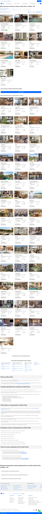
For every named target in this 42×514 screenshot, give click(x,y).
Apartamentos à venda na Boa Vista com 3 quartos (5, 368)
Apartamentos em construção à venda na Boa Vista (17, 366)
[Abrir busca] (40, 3)
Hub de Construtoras (21, 497)
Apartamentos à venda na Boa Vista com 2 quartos (5, 366)
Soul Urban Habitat (23, 452)
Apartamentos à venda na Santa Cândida (29, 371)
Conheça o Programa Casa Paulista (31, 487)
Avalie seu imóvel (30, 498)
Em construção (36, 408)
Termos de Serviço (10, 509)
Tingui (29, 383)
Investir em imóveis (15, 488)
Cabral (21, 383)
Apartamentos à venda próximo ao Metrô (6, 485)
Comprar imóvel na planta (16, 486)
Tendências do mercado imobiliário (17, 489)
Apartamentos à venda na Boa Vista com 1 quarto (5, 364)
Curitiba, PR (15, 380)
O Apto (11, 497)
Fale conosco (11, 502)
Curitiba (5, 412)
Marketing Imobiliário (21, 503)
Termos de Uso (15, 509)
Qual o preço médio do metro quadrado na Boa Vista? (10, 471)
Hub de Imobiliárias (20, 498)
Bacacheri (17, 383)
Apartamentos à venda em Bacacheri (28, 365)
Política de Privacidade (4, 509)
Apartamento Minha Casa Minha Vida (32, 485)
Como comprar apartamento (4, 489)
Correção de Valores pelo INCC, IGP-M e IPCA (34, 502)
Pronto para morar (3, 409)
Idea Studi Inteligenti (26, 458)
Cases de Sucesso (12, 499)
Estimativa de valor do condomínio (33, 503)
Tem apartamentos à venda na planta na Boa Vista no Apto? (11, 478)
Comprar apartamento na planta (17, 485)
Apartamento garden (3, 486)
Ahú (22, 383)
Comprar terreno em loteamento (17, 487)
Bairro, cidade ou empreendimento (4, 8)
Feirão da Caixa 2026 (30, 488)
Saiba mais (9, 1)
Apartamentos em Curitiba (16, 493)
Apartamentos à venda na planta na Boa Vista (17, 371)
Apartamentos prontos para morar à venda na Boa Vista (17, 368)
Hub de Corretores (20, 499)
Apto (10, 493)
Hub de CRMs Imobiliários (21, 502)
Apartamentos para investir (4, 487)
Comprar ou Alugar (31, 499)
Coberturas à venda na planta (4, 488)
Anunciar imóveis (12, 498)
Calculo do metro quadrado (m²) (32, 504)
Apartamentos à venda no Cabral (28, 367)
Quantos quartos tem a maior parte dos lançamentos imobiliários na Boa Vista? (14, 474)
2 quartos (28, 415)
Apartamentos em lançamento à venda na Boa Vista (17, 364)
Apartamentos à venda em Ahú (28, 369)
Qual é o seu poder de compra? (32, 497)
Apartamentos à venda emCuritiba (37, 364)
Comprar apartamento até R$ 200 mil (32, 486)
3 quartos (8, 416)
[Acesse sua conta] (38, 3)
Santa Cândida (25, 383)
